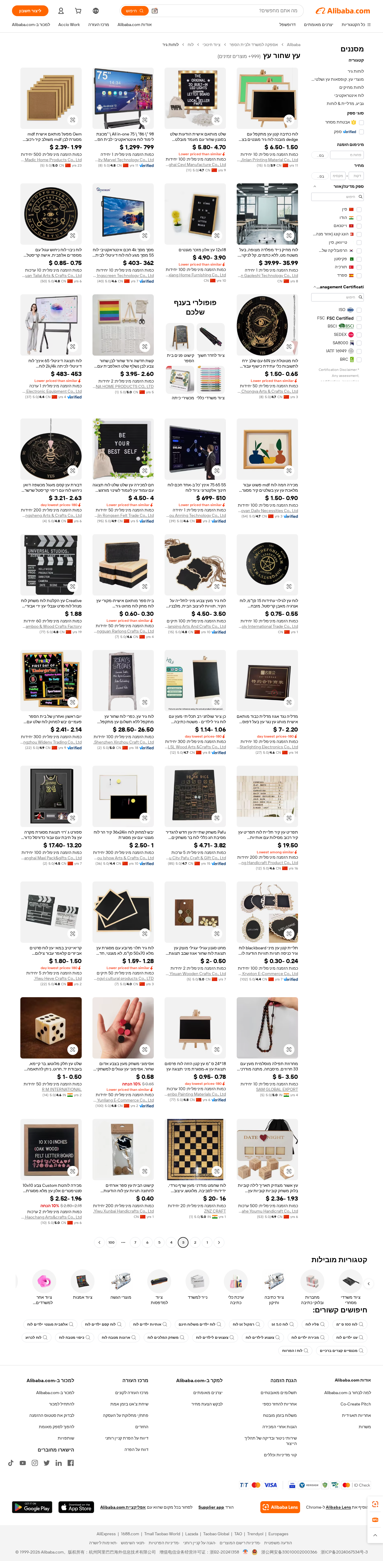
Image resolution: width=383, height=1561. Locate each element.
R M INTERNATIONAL (62, 1089)
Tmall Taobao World (162, 1533)
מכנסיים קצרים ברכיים (339, 1351)
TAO (238, 1533)
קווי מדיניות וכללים (280, 1454)
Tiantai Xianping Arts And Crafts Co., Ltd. (195, 626)
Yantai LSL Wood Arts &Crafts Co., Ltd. (195, 746)
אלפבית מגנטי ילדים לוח (47, 1324)
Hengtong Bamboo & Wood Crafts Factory (51, 626)
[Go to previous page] (219, 1242)
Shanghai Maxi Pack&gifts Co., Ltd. (51, 857)
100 (111, 1242)
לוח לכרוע (33, 1337)
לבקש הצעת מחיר (207, 1404)
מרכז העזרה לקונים (131, 1392)
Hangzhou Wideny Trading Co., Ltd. (51, 742)
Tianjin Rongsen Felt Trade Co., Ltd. (123, 515)
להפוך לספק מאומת (56, 1426)
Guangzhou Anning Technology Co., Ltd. (195, 515)
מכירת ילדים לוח (305, 1337)
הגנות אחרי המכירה (279, 1426)
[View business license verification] (245, 1552)
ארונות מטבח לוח (116, 1337)
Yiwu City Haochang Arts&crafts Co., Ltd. (51, 1217)
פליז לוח (312, 1324)
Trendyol (255, 1533)
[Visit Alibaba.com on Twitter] (46, 1462)
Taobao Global (216, 1533)
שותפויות (66, 1438)
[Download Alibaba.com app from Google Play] (32, 1507)
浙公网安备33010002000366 (289, 1552)
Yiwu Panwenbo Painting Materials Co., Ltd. (195, 1094)
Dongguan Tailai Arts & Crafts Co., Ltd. (51, 275)
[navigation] (337, 644)
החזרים (141, 1426)
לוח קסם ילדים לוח (100, 1324)
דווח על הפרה (136, 1449)
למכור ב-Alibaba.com (55, 1392)
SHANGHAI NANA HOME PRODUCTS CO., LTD (123, 386)
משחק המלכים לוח (163, 1337)
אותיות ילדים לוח (147, 1324)
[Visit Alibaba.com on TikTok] (10, 1462)
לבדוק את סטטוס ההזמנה (51, 1415)
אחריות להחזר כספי (279, 1404)
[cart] (77, 11)
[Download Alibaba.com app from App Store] (76, 1507)
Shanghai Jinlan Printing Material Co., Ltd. (267, 159)
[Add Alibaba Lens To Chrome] (280, 1507)
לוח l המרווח (292, 1351)
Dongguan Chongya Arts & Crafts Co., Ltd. (267, 391)
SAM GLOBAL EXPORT (277, 1089)
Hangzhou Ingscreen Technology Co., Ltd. (123, 275)
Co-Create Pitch (356, 1404)
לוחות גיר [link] (170, 44)
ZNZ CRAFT (215, 1211)
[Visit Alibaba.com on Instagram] (34, 1462)
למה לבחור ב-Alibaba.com (347, 1392)
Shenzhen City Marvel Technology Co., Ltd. (123, 159)
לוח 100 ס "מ (347, 1324)
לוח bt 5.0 (280, 1324)
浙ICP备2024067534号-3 (344, 1552)
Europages (278, 1533)
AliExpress (106, 1533)
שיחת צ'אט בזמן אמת (129, 1404)
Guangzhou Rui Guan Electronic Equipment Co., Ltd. (51, 391)
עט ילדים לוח (347, 1337)
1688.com (130, 1533)
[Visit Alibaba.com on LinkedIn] (58, 1462)
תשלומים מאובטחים (279, 1392)
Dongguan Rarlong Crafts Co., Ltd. (123, 631)
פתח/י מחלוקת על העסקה (125, 1415)
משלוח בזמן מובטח (280, 1415)
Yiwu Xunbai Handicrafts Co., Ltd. (123, 1211)
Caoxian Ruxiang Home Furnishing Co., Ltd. (195, 274)
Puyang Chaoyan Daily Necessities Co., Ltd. (267, 510)
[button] (154, 10)
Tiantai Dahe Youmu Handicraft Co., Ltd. (267, 1211)
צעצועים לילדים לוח (212, 1337)
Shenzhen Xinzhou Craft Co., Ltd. (123, 742)
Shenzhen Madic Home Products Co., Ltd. (51, 159)
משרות (365, 1426)
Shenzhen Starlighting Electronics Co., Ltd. (267, 746)
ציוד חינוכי (212, 44)
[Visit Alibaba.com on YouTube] (22, 1462)
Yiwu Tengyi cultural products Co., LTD (123, 978)
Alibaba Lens (338, 1507)
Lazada (191, 1533)
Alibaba (293, 44)
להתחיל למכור (61, 1404)
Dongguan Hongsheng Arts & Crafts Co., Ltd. (51, 515)
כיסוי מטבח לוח (71, 1337)
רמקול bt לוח (243, 1324)
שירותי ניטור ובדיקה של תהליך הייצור (270, 1441)
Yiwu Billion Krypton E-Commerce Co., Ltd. (267, 973)
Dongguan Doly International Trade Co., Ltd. (267, 626)
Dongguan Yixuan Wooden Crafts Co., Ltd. (195, 973)
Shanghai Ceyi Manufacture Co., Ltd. (195, 164)
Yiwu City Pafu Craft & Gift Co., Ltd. (195, 857)
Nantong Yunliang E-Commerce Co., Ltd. (123, 1100)
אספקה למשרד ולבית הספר (254, 44)
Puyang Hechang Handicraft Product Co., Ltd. (267, 862)
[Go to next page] (99, 1242)
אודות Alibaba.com (353, 1380)
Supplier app (211, 1507)
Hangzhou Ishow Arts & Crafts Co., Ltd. (123, 857)
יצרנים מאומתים (208, 1392)
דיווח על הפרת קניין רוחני (126, 1438)
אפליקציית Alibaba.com (123, 1507)
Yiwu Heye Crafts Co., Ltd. (58, 978)
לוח (191, 44)
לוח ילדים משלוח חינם (197, 1324)
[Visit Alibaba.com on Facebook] (70, 1462)
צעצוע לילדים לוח (260, 1337)
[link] (375, 1504)
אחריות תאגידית (356, 1415)
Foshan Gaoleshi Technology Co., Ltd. (267, 275)
